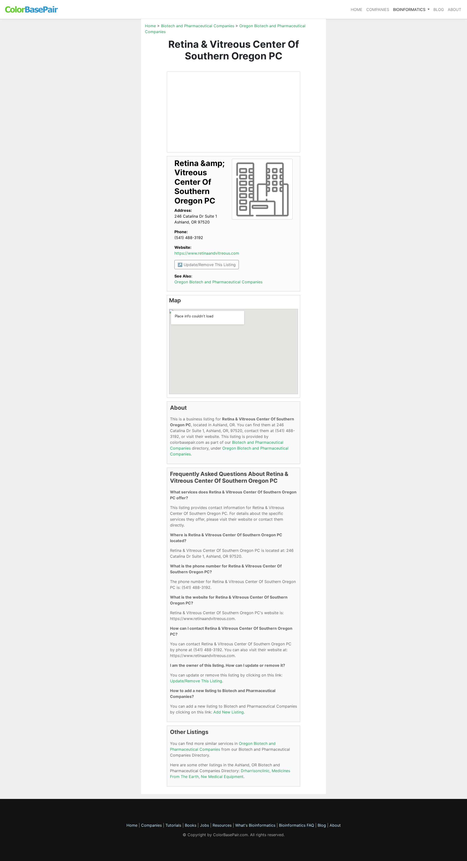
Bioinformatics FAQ (297, 825)
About (454, 9)
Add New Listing (228, 712)
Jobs (204, 825)
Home (356, 9)
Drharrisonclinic (255, 770)
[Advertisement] (118, 96)
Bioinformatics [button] (410, 9)
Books (190, 825)
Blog (438, 9)
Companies (377, 9)
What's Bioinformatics (255, 825)
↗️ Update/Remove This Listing (207, 264)
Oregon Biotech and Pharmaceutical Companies (218, 281)
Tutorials (173, 825)
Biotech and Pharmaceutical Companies (197, 25)
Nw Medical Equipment (222, 776)
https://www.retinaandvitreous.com (206, 253)
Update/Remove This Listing (196, 680)
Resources (222, 825)
